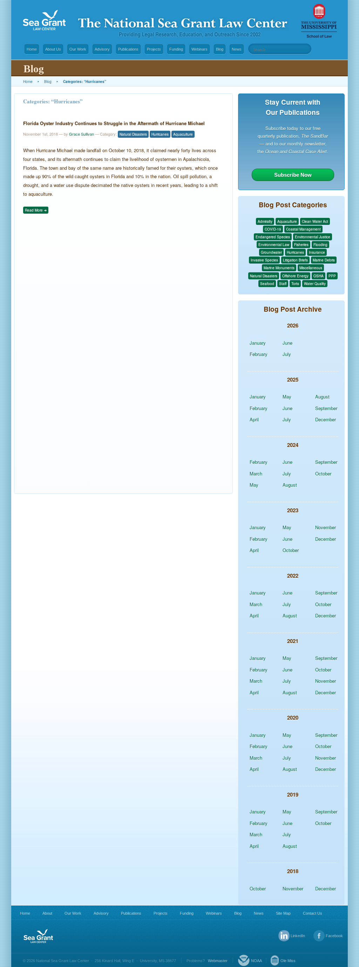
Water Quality (315, 283)
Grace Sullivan (81, 134)
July (287, 354)
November (325, 527)
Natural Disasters (133, 134)
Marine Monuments (279, 267)
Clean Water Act (315, 221)
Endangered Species (273, 236)
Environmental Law (273, 244)
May (287, 396)
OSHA (318, 275)
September (326, 408)
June (287, 342)
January (258, 342)
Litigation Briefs (295, 260)
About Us (53, 49)
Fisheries (301, 244)
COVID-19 (273, 229)
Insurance (317, 252)
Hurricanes (160, 134)
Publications (128, 49)
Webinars (199, 49)
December (325, 419)
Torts (295, 283)
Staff (282, 283)
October (323, 473)
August (322, 396)
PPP (332, 275)
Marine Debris (324, 260)
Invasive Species (264, 260)
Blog (219, 49)
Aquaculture (183, 134)
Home (32, 49)
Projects (154, 49)
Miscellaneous (310, 267)
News (237, 49)
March (256, 473)
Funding (176, 49)
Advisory (102, 49)
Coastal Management (303, 229)
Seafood (267, 283)
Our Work (77, 49)
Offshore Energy (295, 275)
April (254, 419)
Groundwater (271, 252)
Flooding (320, 244)
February (258, 354)
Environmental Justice (312, 236)
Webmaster (218, 961)
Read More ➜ (36, 210)
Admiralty (265, 221)
